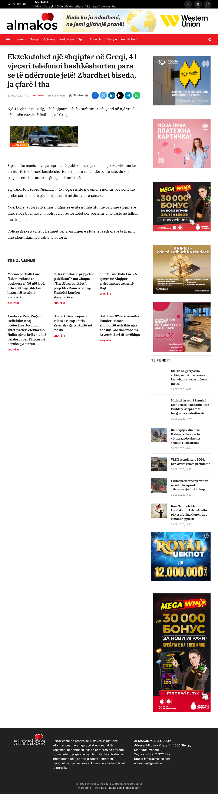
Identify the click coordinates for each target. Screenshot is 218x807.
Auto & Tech (129, 39)
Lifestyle (111, 39)
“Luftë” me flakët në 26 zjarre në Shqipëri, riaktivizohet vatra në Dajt (118, 281)
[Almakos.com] (31, 21)
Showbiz (95, 39)
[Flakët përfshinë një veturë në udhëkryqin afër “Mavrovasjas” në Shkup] (159, 485)
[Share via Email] (120, 95)
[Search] (210, 39)
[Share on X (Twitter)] (103, 95)
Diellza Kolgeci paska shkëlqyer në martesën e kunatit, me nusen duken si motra (190, 377)
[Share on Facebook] (95, 95)
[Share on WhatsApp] (136, 95)
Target (34, 39)
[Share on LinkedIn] (111, 95)
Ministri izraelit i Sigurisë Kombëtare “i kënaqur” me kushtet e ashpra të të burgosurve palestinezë (77, 6)
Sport (82, 39)
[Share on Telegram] (128, 95)
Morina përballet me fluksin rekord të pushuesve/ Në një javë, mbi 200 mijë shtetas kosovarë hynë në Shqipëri (26, 285)
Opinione (49, 39)
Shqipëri (38, 95)
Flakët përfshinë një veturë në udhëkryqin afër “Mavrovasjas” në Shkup (189, 485)
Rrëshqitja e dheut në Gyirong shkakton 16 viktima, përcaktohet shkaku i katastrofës (186, 436)
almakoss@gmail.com (149, 763)
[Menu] (8, 39)
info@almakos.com (157, 758)
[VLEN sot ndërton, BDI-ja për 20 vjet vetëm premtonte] (159, 464)
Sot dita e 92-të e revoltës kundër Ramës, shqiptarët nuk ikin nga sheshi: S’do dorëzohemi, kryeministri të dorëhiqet (120, 325)
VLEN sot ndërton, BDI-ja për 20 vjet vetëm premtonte (190, 462)
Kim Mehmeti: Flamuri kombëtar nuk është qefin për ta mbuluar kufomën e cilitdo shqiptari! (189, 512)
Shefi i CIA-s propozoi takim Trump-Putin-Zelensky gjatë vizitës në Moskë (73, 323)
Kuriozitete (66, 39)
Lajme (20, 39)
